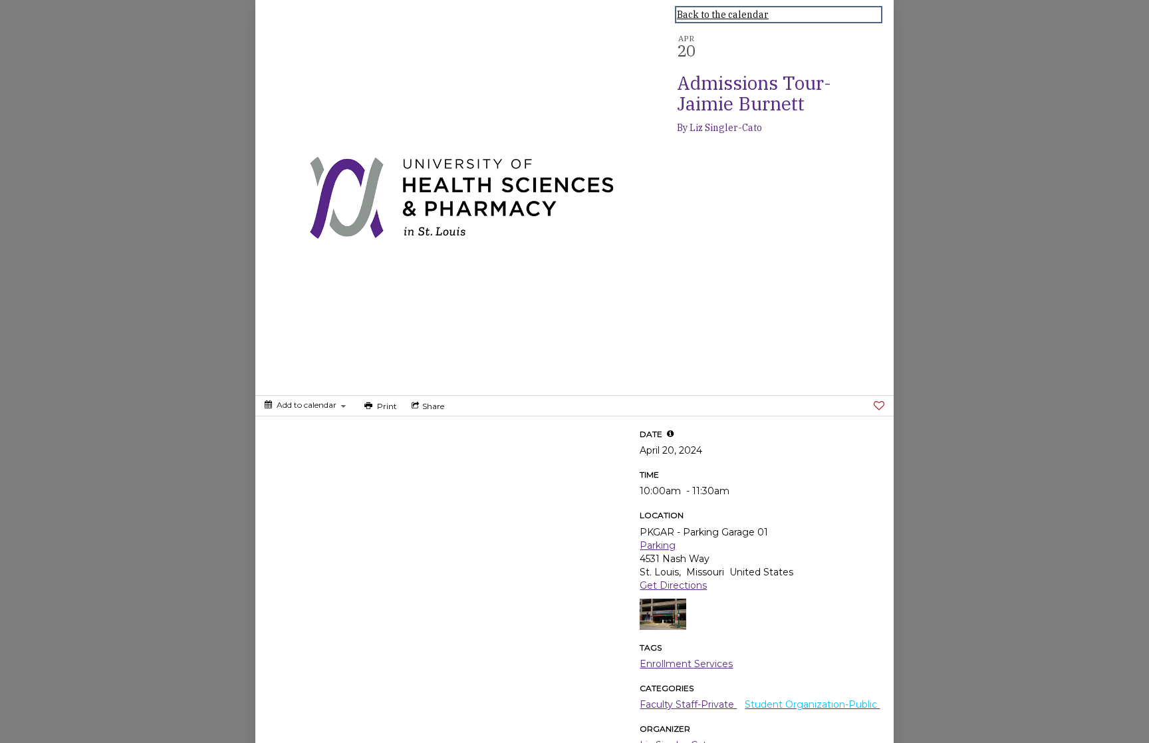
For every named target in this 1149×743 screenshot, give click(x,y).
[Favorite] (879, 406)
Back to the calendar (723, 15)
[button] (670, 434)
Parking (658, 545)
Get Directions (673, 585)
